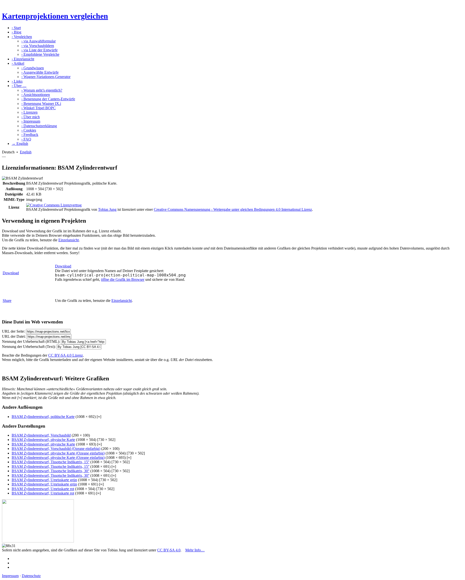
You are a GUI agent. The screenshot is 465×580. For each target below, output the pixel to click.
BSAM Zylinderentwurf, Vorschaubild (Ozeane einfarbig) (56, 449)
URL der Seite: (13, 331)
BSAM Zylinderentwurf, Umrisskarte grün (44, 480)
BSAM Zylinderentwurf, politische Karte (43, 417)
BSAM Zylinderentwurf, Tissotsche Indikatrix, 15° (50, 462)
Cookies (28, 130)
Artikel (18, 63)
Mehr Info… (195, 550)
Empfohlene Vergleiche (40, 54)
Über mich (30, 117)
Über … (19, 86)
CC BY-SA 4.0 (168, 550)
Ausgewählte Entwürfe (40, 72)
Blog (16, 32)
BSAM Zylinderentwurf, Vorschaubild (41, 435)
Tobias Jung (107, 209)
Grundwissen (32, 68)
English (25, 152)
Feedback (29, 135)
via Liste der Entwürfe (39, 50)
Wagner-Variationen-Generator (45, 77)
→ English (20, 143)
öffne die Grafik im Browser (122, 279)
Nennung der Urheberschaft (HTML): (31, 341)
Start (16, 28)
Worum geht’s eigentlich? (41, 90)
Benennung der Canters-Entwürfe (48, 99)
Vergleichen (22, 37)
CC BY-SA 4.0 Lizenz (65, 355)
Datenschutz (31, 576)
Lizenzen (29, 112)
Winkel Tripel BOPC (38, 108)
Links (17, 81)
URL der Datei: (14, 336)
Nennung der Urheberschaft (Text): (29, 347)
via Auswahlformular (38, 41)
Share (7, 300)
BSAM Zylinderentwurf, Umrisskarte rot (43, 489)
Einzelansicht (23, 59)
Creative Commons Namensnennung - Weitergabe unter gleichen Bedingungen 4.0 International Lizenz (233, 209)
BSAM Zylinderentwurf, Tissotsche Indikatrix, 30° (50, 471)
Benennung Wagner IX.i (41, 104)
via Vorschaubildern (37, 46)
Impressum (30, 121)
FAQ (26, 139)
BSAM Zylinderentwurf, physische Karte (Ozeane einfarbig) (58, 453)
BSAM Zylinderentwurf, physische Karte (43, 440)
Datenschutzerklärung (39, 126)
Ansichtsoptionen (35, 95)
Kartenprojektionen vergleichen (55, 16)
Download (11, 273)
